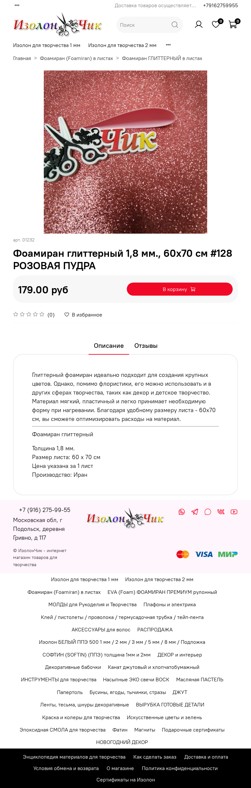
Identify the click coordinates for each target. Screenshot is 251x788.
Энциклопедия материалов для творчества (74, 756)
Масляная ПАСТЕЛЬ (200, 679)
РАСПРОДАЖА (155, 629)
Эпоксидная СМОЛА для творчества (63, 729)
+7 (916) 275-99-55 (44, 510)
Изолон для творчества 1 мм (46, 45)
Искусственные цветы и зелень (164, 717)
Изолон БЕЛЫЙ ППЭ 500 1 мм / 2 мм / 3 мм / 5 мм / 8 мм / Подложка (122, 642)
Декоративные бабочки (73, 667)
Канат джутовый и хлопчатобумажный (153, 667)
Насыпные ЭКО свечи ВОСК (136, 679)
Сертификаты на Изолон (125, 779)
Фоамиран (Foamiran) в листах (76, 58)
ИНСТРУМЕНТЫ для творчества (58, 679)
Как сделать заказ (154, 756)
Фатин (119, 729)
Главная (22, 58)
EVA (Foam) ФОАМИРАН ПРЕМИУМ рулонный (162, 592)
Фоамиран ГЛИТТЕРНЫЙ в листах (162, 58)
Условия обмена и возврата (66, 768)
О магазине (120, 768)
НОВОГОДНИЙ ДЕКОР (122, 742)
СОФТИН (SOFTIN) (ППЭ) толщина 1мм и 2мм (96, 654)
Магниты (144, 729)
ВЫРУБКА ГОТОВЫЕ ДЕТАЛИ (170, 704)
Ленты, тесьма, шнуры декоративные (84, 704)
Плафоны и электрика (169, 604)
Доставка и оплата (206, 756)
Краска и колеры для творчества (81, 717)
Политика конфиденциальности (180, 768)
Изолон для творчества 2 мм (122, 45)
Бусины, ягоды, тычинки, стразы (128, 692)
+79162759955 (220, 5)
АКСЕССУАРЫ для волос (101, 629)
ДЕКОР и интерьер (180, 654)
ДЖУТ (180, 692)
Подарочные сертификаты (193, 729)
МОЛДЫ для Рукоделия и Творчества (92, 604)
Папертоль (70, 692)
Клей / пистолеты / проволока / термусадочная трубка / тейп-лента (122, 617)
